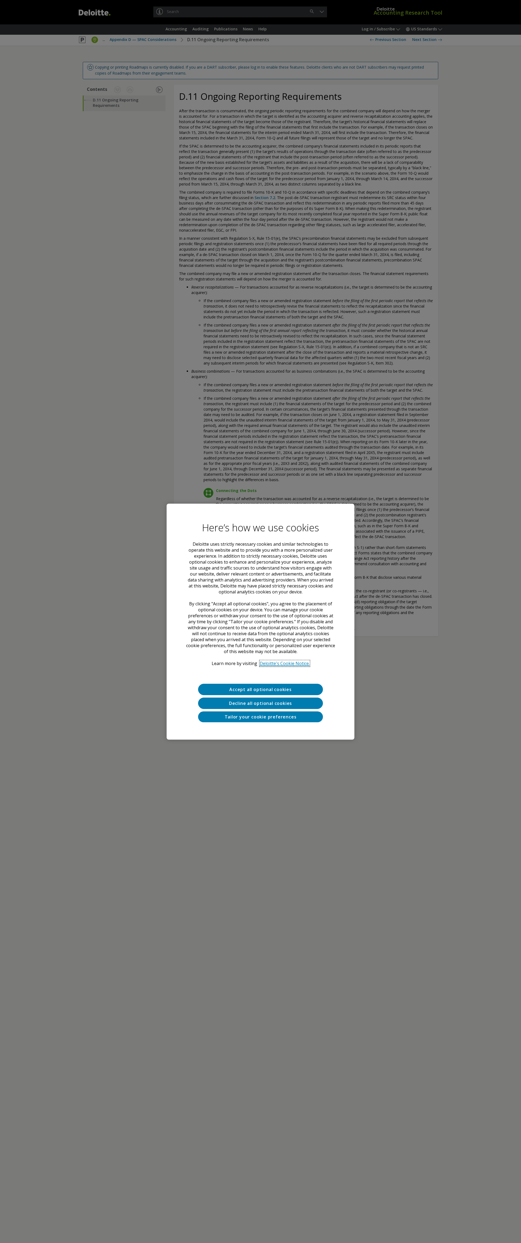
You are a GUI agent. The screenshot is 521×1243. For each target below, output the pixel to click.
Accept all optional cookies (260, 689)
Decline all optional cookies (260, 703)
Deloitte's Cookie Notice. (285, 663)
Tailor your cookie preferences (261, 717)
